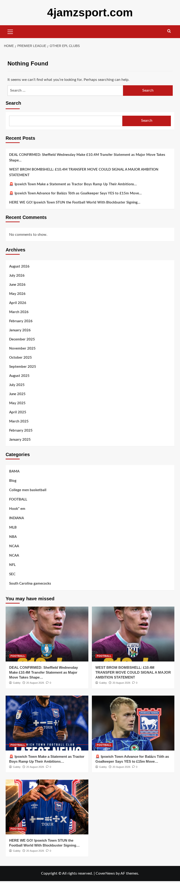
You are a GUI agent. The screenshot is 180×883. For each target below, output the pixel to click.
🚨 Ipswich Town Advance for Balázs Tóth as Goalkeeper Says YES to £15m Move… (75, 193)
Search (13, 103)
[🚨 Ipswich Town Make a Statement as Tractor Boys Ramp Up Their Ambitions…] (47, 723)
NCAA (14, 546)
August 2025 (19, 376)
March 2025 (19, 421)
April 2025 (17, 412)
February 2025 (21, 430)
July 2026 (17, 275)
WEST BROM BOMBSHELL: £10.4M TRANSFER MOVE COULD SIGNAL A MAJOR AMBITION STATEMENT (83, 172)
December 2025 (22, 339)
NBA (13, 537)
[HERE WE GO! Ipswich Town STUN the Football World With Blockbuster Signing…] (47, 806)
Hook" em (17, 509)
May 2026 (17, 294)
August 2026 (19, 266)
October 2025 (20, 357)
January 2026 (20, 330)
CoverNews (105, 873)
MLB (13, 527)
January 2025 (20, 439)
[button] (10, 31)
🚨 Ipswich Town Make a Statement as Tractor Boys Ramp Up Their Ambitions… (73, 184)
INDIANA (16, 518)
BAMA (14, 471)
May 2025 (17, 403)
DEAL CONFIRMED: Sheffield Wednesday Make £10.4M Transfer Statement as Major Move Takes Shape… (87, 157)
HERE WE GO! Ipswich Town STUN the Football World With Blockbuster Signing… (74, 202)
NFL (12, 565)
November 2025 (22, 348)
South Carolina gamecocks (30, 583)
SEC (12, 574)
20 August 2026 (35, 682)
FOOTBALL (18, 499)
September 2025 (22, 366)
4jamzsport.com (90, 12)
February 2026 (21, 321)
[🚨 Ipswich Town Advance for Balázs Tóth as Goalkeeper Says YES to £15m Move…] (133, 723)
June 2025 (17, 394)
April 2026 (17, 303)
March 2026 (19, 312)
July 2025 (17, 385)
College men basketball (27, 490)
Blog (12, 481)
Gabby (17, 682)
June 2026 (17, 284)
